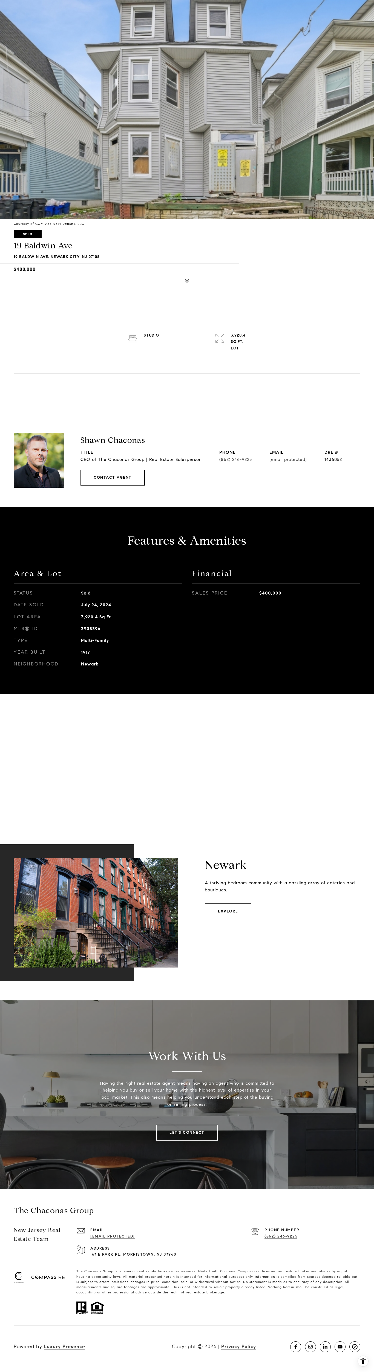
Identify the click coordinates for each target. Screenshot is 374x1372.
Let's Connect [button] (187, 1132)
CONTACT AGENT (113, 477)
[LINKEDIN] (325, 1346)
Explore (228, 911)
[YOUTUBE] (340, 1346)
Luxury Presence (64, 1347)
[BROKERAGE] (354, 1346)
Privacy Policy (238, 1347)
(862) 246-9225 (235, 459)
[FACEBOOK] (295, 1346)
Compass (245, 1271)
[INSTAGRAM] (310, 1346)
